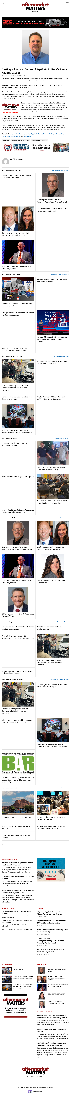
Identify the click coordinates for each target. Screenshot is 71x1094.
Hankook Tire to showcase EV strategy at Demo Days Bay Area (17, 398)
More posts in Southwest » (62, 788)
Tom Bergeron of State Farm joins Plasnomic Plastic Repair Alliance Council (16, 916)
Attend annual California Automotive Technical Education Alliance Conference (17, 431)
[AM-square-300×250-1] (16, 1017)
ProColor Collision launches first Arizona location (16, 827)
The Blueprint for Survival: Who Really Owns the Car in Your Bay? (52, 930)
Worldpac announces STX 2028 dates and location (51, 1030)
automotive (6, 140)
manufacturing (36, 140)
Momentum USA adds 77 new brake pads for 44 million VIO (17, 305)
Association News (16, 134)
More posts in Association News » (60, 170)
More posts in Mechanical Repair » (60, 274)
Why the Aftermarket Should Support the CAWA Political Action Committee (51, 922)
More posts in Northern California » (60, 356)
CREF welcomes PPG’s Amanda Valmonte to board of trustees (53, 582)
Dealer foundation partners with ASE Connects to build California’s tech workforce (15, 388)
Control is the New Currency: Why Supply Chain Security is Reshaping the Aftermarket (50, 940)
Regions (4, 136)
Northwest (51, 134)
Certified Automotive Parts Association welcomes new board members (17, 921)
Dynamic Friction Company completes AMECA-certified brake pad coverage (23, 977)
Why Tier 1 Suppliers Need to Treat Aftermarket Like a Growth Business (49, 913)
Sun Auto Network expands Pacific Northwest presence (14, 444)
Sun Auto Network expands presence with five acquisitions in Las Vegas (52, 827)
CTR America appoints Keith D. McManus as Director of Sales (18, 615)
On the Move (60, 134)
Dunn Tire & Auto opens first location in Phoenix (16, 836)
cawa (28, 140)
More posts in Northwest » (62, 438)
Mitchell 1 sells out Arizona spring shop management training (51, 818)
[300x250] (51, 881)
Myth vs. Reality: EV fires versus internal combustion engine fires (50, 950)
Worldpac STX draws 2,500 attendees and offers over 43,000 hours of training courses (52, 339)
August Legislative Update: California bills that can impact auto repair (17, 925)
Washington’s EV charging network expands (18, 477)
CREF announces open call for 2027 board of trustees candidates (16, 912)
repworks (44, 140)
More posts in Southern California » (59, 679)
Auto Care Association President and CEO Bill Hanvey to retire (17, 930)
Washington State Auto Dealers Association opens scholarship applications (18, 511)
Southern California (14, 136)
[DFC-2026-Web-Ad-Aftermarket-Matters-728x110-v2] (35, 27)
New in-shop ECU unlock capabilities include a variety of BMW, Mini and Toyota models (22, 986)
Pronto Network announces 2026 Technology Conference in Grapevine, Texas (17, 891)
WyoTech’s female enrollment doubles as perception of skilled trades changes (51, 1044)
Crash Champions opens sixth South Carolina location (17, 877)
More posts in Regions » (63, 621)
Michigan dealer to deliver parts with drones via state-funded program (17, 864)
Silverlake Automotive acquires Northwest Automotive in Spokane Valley (52, 469)
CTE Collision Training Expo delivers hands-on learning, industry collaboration (52, 502)
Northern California (41, 134)
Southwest (27, 136)
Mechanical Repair (29, 134)
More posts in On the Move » (61, 518)
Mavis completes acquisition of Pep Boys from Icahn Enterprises (52, 280)
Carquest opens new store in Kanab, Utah (17, 817)
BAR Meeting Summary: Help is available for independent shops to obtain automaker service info (18, 780)
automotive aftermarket (18, 140)
